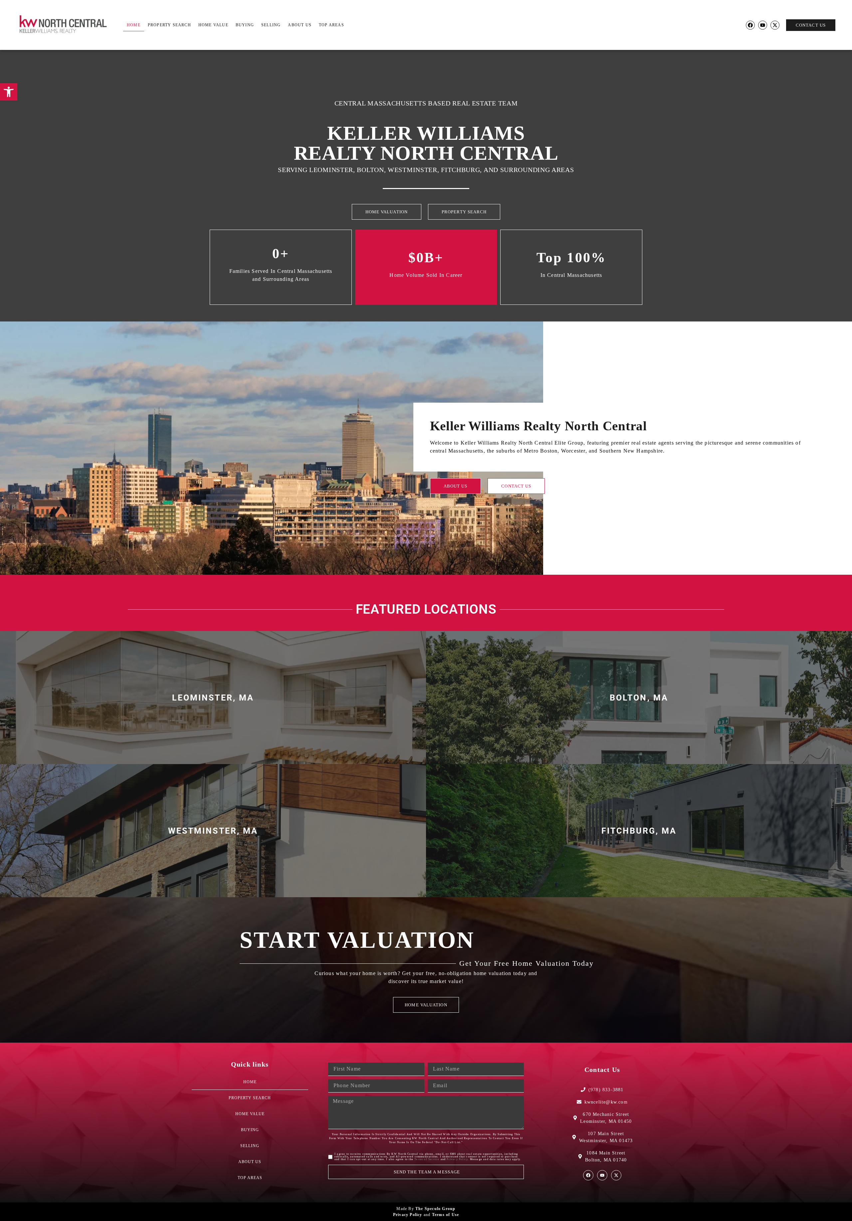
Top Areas (331, 25)
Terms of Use (445, 1214)
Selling (271, 25)
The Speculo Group (435, 1208)
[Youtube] (762, 25)
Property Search (169, 25)
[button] (8, 92)
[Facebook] (750, 25)
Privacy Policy (457, 1159)
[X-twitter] (774, 25)
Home (133, 25)
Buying (245, 25)
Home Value (213, 25)
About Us (300, 25)
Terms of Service (426, 1159)
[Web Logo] (66, 25)
